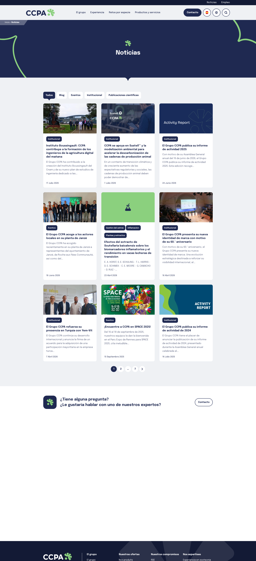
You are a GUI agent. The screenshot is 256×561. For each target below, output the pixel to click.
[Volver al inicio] (40, 12)
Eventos (75, 95)
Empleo (225, 2)
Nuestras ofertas (129, 554)
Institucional (94, 95)
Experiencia (97, 12)
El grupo (81, 12)
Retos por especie (119, 12)
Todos (49, 95)
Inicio (7, 22)
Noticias (212, 2)
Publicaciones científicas (124, 95)
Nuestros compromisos (165, 554)
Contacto (192, 12)
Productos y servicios (147, 12)
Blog (61, 95)
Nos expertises (192, 554)
